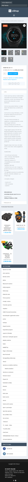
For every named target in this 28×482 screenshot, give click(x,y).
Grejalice (5, 308)
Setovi (4, 400)
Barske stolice (6, 276)
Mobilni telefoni (7, 340)
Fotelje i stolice (6, 301)
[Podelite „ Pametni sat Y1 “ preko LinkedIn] (15, 84)
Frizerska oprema (7, 305)
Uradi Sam (5, 432)
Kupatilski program (8, 329)
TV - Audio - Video (7, 425)
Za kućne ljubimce (7, 439)
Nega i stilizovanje (7, 351)
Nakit (4, 344)
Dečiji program (6, 287)
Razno (4, 389)
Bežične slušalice (9, 368)
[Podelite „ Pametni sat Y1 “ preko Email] (18, 84)
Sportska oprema (7, 411)
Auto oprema (6, 273)
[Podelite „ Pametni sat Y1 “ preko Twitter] (12, 84)
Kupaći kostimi (6, 326)
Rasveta (5, 386)
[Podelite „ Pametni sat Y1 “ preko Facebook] (10, 84)
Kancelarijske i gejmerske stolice (11, 315)
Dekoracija (5, 291)
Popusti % (13, 79)
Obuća (4, 361)
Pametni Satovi (7, 79)
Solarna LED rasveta (8, 404)
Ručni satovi (6, 397)
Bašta (4, 280)
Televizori (5, 421)
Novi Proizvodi (6, 354)
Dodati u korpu (13, 73)
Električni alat (6, 294)
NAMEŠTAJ (5, 347)
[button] (24, 25)
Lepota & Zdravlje (7, 333)
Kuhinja (5, 322)
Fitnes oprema (6, 298)
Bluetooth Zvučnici (7, 283)
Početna (3, 20)
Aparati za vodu (7, 269)
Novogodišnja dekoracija (9, 358)
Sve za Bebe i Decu (7, 414)
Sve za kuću (6, 418)
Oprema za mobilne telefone (11, 20)
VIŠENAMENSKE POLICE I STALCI (10, 435)
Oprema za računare (8, 372)
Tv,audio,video (6, 428)
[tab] (14, 92)
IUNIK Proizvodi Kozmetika (9, 312)
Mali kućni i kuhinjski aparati (10, 336)
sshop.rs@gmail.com (7, 2)
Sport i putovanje (7, 407)
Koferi (4, 319)
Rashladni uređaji (7, 382)
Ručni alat (5, 393)
